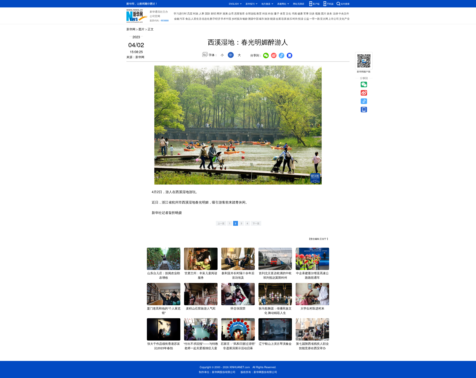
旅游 (267, 18)
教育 (259, 13)
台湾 (231, 13)
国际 (207, 13)
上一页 (221, 223)
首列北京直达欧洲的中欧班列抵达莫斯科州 (275, 275)
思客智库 (239, 13)
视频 (317, 13)
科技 (265, 13)
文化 (288, 13)
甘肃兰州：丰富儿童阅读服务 (200, 275)
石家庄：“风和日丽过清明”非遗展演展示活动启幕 (238, 345)
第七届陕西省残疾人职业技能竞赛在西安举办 (312, 345)
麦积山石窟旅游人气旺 (201, 308)
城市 (261, 18)
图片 (323, 13)
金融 (176, 18)
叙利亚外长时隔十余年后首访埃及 (238, 275)
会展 (278, 18)
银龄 (245, 18)
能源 (272, 18)
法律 (335, 13)
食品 (188, 18)
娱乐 (289, 18)
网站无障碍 (298, 3)
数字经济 (215, 18)
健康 (300, 13)
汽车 (182, 18)
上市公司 (333, 18)
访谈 (311, 13)
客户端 (316, 3)
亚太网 (324, 18)
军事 (306, 13)
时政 (195, 13)
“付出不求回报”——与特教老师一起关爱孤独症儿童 (201, 345)
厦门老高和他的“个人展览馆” (164, 310)
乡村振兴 (237, 18)
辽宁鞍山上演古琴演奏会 (275, 343)
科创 (270, 13)
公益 (306, 18)
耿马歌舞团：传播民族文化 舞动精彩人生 (275, 310)
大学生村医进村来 (312, 308)
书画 (294, 13)
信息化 (206, 18)
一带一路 (314, 18)
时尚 (295, 18)
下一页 (256, 223)
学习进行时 (180, 13)
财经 (213, 13)
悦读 (300, 18)
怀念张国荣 (238, 308)
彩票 (284, 18)
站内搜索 (345, 3)
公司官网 (155, 16)
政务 (329, 13)
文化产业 (344, 18)
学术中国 (226, 18)
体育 (282, 13)
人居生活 (196, 18)
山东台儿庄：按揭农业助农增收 (163, 275)
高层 (189, 13)
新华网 (130, 29)
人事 (201, 13)
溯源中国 (253, 18)
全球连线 (250, 13)
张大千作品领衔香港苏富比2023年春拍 (163, 345)
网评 (219, 13)
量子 (276, 13)
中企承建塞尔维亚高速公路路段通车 (312, 275)
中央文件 (344, 13)
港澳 (225, 13)
